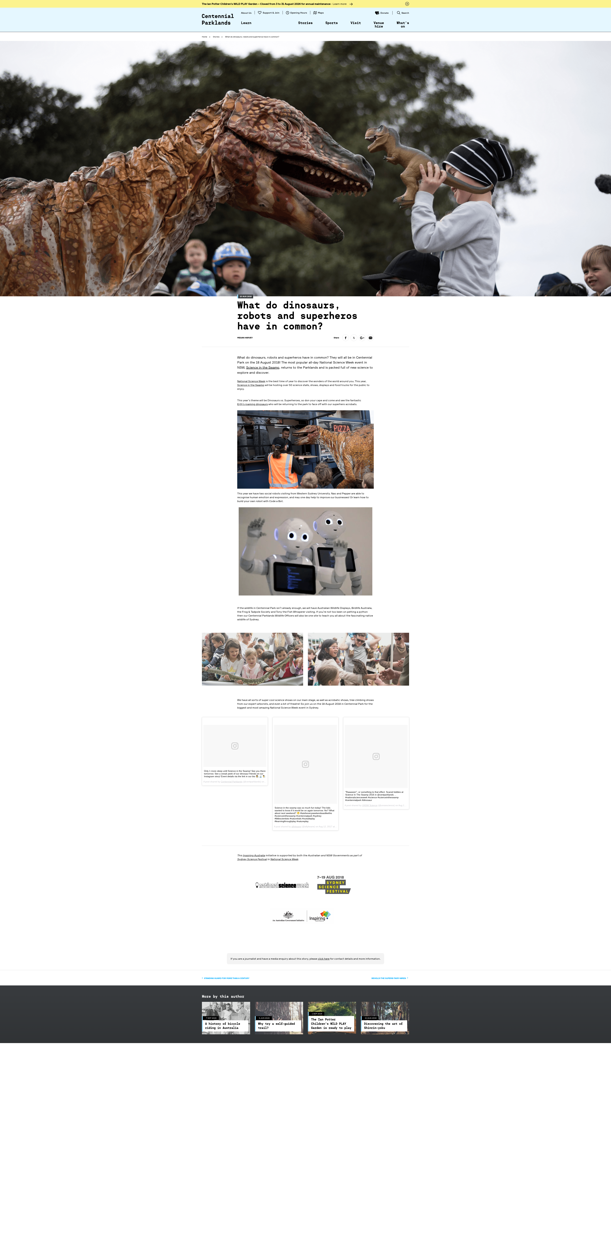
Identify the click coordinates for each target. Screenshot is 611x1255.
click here (324, 958)
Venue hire (379, 24)
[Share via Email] (370, 337)
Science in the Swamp (262, 367)
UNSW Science (369, 805)
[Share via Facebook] (345, 337)
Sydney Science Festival (252, 859)
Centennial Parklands (231, 781)
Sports (331, 23)
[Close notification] (407, 4)
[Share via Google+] (362, 337)
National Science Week (251, 381)
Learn (246, 23)
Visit (356, 23)
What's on (403, 24)
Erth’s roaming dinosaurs (252, 404)
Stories (305, 23)
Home (204, 37)
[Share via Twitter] (354, 337)
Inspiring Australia (254, 855)
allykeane (296, 826)
